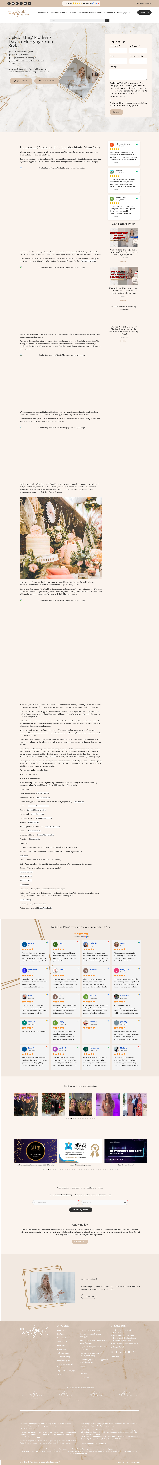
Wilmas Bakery (43, 793)
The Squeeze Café (44, 484)
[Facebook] (112, 1352)
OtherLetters (79, 802)
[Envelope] (25, 3)
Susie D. (123, 943)
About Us (109, 12)
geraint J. (123, 1022)
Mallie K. (93, 996)
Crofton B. (63, 969)
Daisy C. (62, 943)
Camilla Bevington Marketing (89, 159)
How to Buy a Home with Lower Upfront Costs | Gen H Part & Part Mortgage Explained (123, 290)
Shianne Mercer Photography (86, 162)
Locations (115, 1357)
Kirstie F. (62, 1048)
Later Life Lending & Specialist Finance (87, 12)
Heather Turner (26, 880)
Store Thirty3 (47, 754)
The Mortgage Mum (58, 159)
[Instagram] (21, 3)
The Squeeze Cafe (43, 798)
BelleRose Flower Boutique (51, 492)
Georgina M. (125, 969)
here (38, 1437)
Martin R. (93, 1022)
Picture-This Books (52, 827)
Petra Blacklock (26, 876)
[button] (81, 3)
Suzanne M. (94, 1048)
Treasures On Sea (29, 735)
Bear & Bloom (65, 723)
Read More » (123, 261)
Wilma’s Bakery (72, 739)
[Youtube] (13, 3)
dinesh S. (31, 1022)
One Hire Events (37, 814)
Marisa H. (93, 969)
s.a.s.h (41, 162)
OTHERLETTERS (64, 489)
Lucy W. (31, 1048)
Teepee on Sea (33, 822)
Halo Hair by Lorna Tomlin (43, 847)
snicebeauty (68, 754)
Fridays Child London (80, 721)
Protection (64, 12)
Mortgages (42, 12)
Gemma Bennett (26, 872)
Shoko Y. (123, 1048)
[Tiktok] (29, 3)
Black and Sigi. (25, 900)
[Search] (107, 20)
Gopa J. (61, 1022)
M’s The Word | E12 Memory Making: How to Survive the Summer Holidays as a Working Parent (124, 330)
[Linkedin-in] (17, 3)
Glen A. (31, 996)
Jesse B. (31, 943)
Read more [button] (114, 163)
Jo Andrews (24, 885)
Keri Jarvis (24, 856)
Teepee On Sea (42, 592)
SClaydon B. (33, 969)
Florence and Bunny (37, 705)
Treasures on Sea (34, 831)
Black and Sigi (82, 757)
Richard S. (94, 943)
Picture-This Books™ (32, 712)
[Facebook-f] (9, 3)
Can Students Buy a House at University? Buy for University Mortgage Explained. (124, 252)
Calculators (54, 12)
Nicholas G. (124, 996)
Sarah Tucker (45, 159)
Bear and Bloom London (36, 810)
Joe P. (61, 996)
